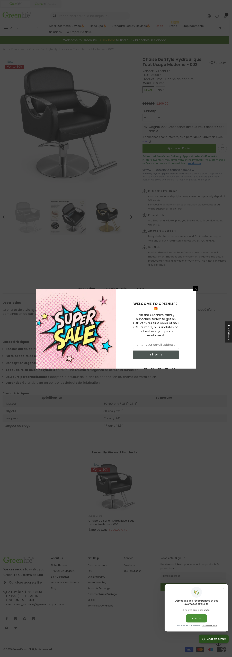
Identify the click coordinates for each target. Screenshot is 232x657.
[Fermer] (195, 288)
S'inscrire (156, 354)
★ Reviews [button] (229, 332)
